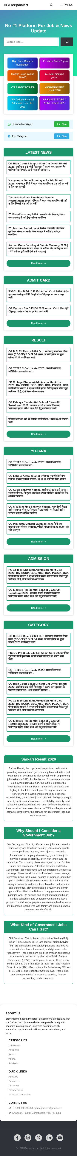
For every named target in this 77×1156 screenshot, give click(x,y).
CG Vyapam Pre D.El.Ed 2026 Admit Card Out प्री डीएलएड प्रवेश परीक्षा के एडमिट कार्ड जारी (38, 310)
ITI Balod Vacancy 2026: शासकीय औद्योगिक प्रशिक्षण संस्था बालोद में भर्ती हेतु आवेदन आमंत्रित (36, 216)
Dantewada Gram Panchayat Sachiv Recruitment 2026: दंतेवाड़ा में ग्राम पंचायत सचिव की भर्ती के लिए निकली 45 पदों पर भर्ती (37, 200)
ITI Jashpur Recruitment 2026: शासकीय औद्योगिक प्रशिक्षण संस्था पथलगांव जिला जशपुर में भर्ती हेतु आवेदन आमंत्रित (36, 231)
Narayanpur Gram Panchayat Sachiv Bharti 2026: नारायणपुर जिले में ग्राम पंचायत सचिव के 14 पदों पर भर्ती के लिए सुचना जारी (38, 183)
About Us (13, 1076)
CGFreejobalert (16, 5)
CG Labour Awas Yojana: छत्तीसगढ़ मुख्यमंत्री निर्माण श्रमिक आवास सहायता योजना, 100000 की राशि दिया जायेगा (37, 477)
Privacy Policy (16, 1090)
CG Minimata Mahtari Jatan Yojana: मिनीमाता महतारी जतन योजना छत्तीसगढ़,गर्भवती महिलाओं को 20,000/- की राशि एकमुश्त (38, 527)
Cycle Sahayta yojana (22, 86)
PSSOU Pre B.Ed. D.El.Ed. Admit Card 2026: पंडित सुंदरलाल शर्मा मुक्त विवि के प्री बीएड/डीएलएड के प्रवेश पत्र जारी (38, 294)
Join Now (62, 124)
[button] (51, 5)
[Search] (67, 41)
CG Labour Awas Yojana (54, 61)
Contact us (14, 1081)
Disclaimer (14, 1085)
